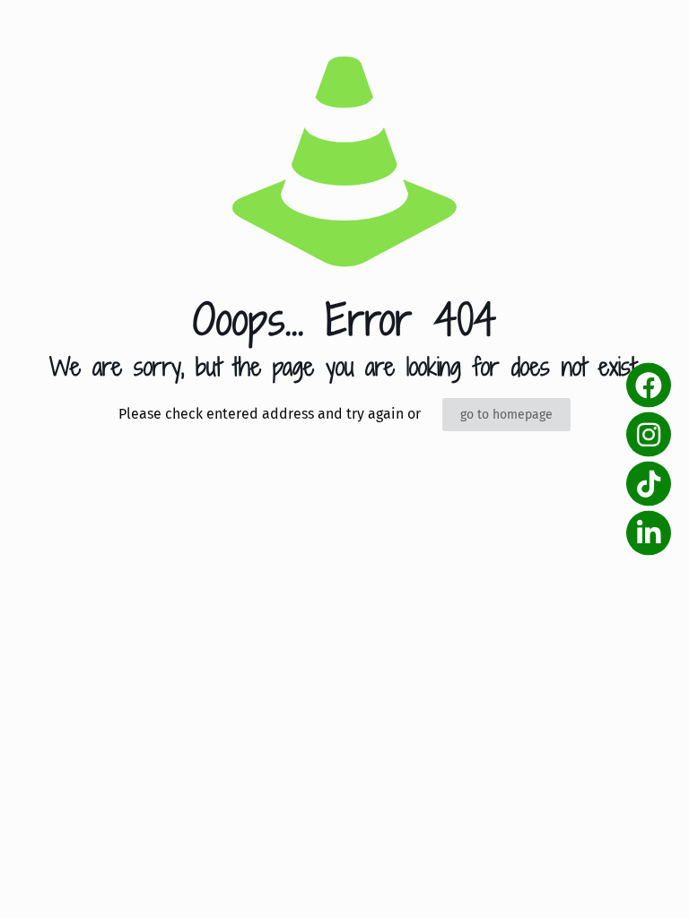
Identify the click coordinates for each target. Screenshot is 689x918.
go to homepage (506, 414)
